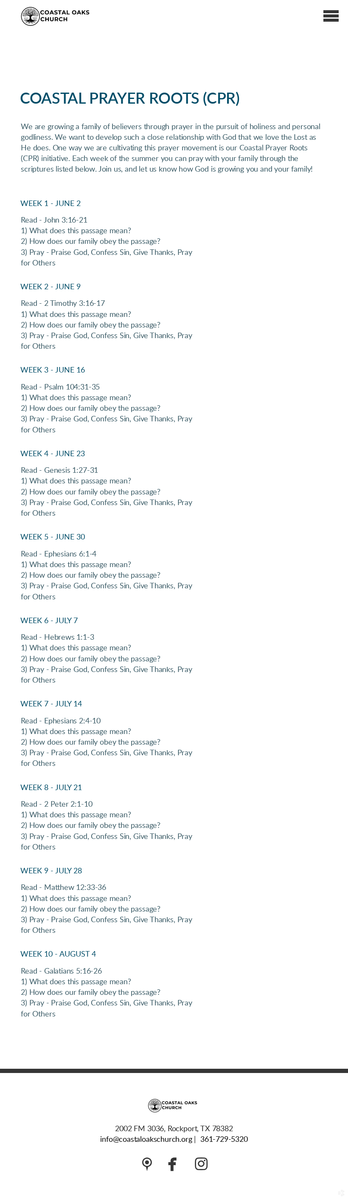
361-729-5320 (224, 1140)
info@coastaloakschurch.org (146, 1140)
